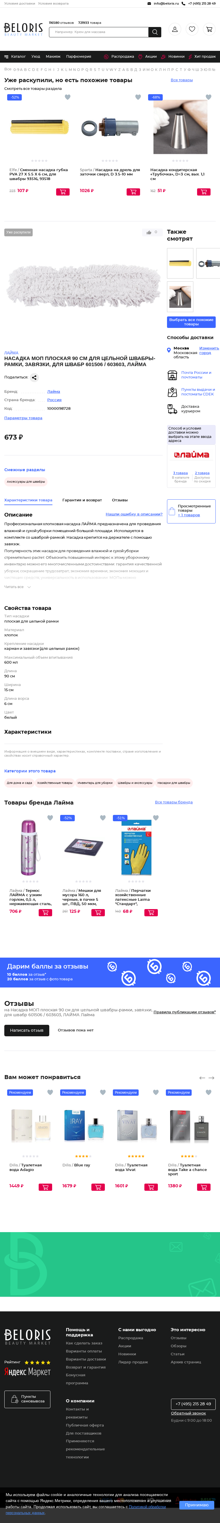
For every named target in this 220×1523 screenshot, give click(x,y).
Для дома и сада (19, 783)
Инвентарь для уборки (95, 783)
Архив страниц (186, 1362)
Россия (54, 400)
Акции (151, 56)
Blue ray (76, 1165)
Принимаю (197, 1505)
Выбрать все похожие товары (191, 322)
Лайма (53, 392)
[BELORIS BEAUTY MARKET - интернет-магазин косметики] (23, 29)
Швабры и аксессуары (135, 783)
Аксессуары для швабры (26, 481)
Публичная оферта (85, 1425)
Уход (36, 56)
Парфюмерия (78, 56)
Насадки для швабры (174, 783)
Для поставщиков (83, 1433)
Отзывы (178, 1338)
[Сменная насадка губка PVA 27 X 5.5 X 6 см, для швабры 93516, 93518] (180, 263)
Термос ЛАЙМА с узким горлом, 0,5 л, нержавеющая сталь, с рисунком (30, 900)
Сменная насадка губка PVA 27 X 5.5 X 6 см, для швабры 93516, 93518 (38, 174)
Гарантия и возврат (82, 500)
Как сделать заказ (84, 1343)
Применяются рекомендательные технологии (85, 1449)
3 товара (180, 473)
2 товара (202, 473)
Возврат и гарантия (86, 1367)
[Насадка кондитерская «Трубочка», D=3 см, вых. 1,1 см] (180, 296)
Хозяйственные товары (54, 783)
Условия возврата (53, 3)
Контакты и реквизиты (77, 1413)
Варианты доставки (86, 1359)
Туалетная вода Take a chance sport (187, 1169)
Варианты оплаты (84, 1351)
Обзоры (178, 1346)
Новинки (176, 56)
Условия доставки (19, 3)
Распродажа (122, 56)
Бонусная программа (77, 1379)
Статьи (177, 1354)
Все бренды (8, 69)
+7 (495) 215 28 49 (193, 1404)
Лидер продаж (133, 1362)
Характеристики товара (28, 500)
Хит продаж (205, 56)
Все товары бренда (174, 802)
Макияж (53, 56)
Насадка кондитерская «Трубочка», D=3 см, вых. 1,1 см (177, 174)
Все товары (182, 80)
